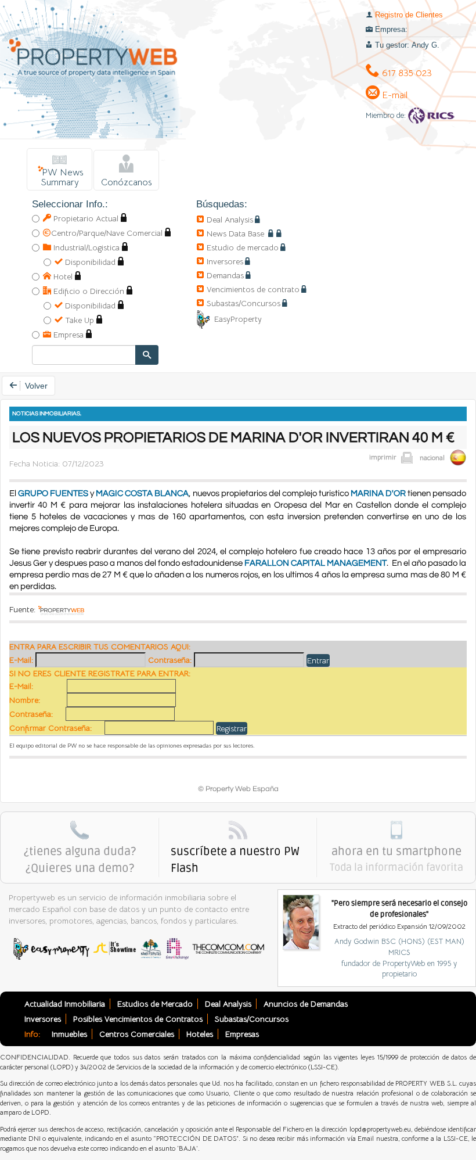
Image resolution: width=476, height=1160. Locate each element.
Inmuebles (69, 1034)
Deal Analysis (230, 219)
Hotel (62, 276)
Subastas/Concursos (243, 303)
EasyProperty (238, 319)
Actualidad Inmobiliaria (64, 1004)
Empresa (67, 334)
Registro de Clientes (409, 14)
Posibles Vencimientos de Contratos (138, 1019)
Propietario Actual (84, 218)
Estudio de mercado (243, 247)
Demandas (225, 275)
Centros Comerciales (136, 1034)
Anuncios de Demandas (306, 1004)
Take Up (78, 320)
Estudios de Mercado (155, 1004)
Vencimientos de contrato (253, 289)
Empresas (242, 1034)
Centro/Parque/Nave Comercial (107, 233)
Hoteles (199, 1034)
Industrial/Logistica (85, 247)
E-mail (394, 95)
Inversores (225, 261)
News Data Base (236, 233)
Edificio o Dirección (87, 291)
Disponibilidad (89, 262)
